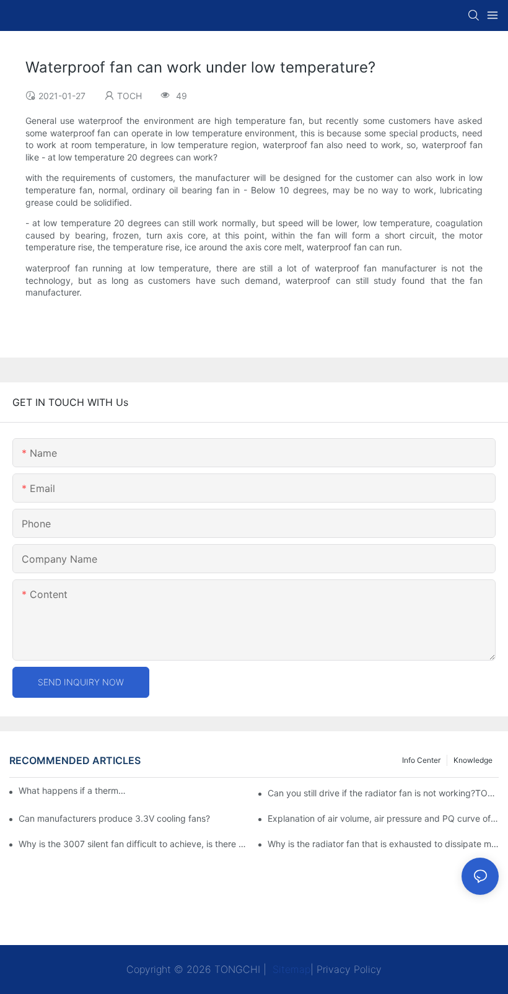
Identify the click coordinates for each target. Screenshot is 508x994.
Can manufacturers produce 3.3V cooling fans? (114, 818)
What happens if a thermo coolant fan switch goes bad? (74, 790)
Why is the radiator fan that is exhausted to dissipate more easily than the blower (383, 843)
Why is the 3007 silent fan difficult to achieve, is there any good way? (134, 843)
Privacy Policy (349, 969)
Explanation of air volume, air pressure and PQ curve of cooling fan (383, 818)
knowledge (473, 760)
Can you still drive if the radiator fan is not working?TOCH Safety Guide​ (383, 793)
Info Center (421, 760)
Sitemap (289, 969)
